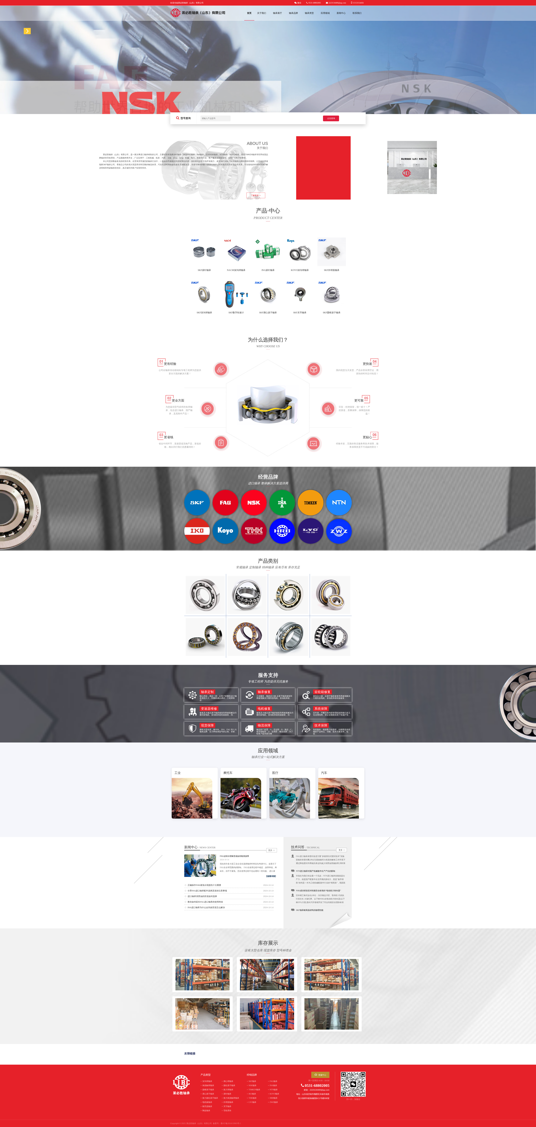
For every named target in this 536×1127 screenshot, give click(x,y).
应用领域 (325, 13)
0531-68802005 (317, 1085)
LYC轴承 (251, 1102)
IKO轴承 (251, 1094)
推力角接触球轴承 (230, 1098)
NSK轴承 (251, 1085)
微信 (299, 3)
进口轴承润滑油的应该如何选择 (202, 896)
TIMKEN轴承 (253, 1090)
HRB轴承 (272, 1098)
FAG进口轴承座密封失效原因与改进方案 (313, 901)
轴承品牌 (293, 13)
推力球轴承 (227, 1090)
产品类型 (206, 1074)
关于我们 (261, 13)
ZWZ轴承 (273, 1102)
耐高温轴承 (206, 1106)
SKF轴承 (251, 1081)
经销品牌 (252, 1074)
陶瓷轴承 (205, 1111)
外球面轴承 (227, 1102)
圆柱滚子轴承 (228, 1085)
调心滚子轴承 (207, 1094)
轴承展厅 (277, 13)
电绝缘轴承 (206, 1102)
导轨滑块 (226, 1111)
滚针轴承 (226, 1094)
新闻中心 (341, 13)
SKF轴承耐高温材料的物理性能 (309, 881)
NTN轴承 (273, 1090)
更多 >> (271, 850)
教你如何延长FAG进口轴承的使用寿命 (205, 902)
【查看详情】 (271, 876)
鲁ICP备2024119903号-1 (231, 1123)
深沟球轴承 (206, 1081)
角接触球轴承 (207, 1085)
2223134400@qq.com (337, 3)
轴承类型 (309, 13)
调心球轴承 (227, 1081)
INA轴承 (272, 1085)
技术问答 (297, 847)
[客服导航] (27, 31)
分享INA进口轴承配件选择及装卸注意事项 (207, 891)
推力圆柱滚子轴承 (209, 1098)
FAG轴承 (272, 1081)
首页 (249, 13)
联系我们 (357, 13)
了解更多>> (256, 195)
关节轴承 (226, 1106)
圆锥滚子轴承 (207, 1090)
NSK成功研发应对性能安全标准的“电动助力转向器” (318, 862)
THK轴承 (252, 1098)
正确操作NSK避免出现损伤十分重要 (204, 885)
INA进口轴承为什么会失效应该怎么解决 (206, 907)
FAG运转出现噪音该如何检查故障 (234, 856)
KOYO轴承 (273, 1094)
